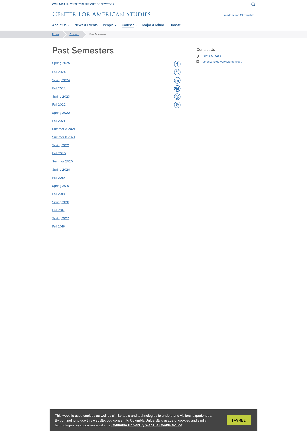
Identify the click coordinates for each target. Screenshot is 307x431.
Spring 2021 (60, 145)
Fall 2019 (58, 177)
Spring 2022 (61, 112)
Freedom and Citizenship (238, 15)
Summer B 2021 (63, 137)
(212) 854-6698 (212, 56)
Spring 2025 (61, 63)
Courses (74, 34)
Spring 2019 (60, 185)
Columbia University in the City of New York (83, 4)
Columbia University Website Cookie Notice (146, 425)
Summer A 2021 (63, 129)
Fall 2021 (58, 121)
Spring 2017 (60, 218)
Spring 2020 (61, 169)
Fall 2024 (59, 72)
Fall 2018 (58, 194)
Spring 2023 (61, 96)
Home (55, 34)
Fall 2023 (59, 88)
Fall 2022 (59, 104)
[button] (177, 64)
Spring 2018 (60, 202)
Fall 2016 (58, 226)
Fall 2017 (58, 210)
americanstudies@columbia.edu (222, 62)
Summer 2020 (62, 161)
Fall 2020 (59, 153)
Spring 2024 (61, 80)
